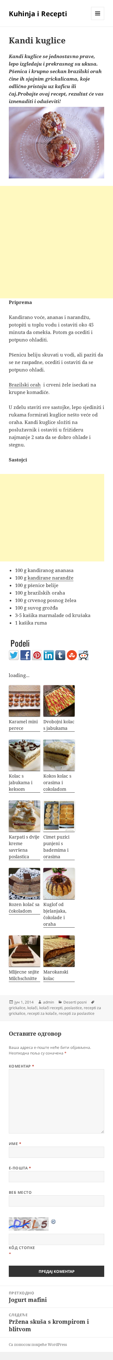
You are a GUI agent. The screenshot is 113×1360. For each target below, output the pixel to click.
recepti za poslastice (76, 1013)
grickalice (17, 1007)
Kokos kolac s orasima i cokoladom (57, 782)
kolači (32, 1007)
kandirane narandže (50, 578)
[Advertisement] (56, 242)
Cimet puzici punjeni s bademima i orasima (56, 846)
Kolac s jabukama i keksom (20, 782)
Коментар (22, 1066)
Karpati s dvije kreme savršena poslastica (24, 846)
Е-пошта (20, 1168)
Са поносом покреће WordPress (38, 1344)
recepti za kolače (42, 1013)
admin (48, 1002)
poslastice (73, 1007)
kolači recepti (50, 1007)
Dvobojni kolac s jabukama (58, 725)
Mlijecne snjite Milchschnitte (24, 975)
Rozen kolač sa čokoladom (24, 907)
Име (15, 1143)
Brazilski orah (25, 384)
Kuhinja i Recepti (38, 13)
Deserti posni (75, 1002)
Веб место (20, 1192)
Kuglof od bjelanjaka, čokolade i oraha (55, 914)
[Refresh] (53, 1221)
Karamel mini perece (23, 725)
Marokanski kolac (55, 975)
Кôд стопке (22, 1247)
